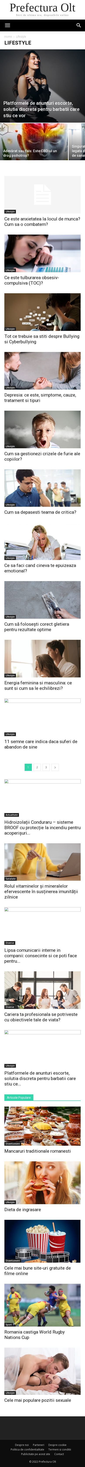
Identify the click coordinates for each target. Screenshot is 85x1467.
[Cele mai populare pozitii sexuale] (42, 1371)
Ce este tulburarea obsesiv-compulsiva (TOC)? (31, 280)
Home (8, 36)
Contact (59, 1454)
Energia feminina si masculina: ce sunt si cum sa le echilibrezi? (38, 685)
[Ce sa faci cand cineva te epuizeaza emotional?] (42, 541)
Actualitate (12, 814)
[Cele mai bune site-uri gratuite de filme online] (42, 1241)
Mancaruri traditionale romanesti (37, 1151)
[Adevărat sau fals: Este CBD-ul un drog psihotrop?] (34, 148)
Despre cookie (57, 1445)
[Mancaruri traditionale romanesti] (42, 1126)
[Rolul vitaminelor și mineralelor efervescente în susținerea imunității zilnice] (42, 862)
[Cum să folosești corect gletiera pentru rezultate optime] (42, 600)
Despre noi (22, 1445)
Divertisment (13, 1143)
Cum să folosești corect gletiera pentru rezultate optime (36, 627)
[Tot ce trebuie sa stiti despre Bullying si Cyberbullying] (42, 312)
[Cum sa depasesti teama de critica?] (42, 488)
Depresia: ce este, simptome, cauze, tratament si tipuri (40, 397)
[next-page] (55, 767)
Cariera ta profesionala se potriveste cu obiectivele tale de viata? (41, 1017)
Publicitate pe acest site (35, 1454)
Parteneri (38, 1445)
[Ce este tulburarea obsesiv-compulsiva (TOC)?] (42, 253)
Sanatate (10, 878)
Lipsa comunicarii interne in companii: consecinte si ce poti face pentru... (40, 956)
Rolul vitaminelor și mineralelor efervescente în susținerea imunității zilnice (41, 892)
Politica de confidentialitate (27, 1449)
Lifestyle (10, 211)
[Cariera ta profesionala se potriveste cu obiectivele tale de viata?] (42, 990)
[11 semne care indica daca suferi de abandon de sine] (42, 717)
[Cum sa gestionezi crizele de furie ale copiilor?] (42, 429)
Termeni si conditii (59, 1449)
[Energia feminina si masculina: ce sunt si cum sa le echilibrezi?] (42, 658)
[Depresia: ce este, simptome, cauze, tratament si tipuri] (42, 371)
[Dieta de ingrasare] (42, 1182)
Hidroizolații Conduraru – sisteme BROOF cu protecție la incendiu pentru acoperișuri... (42, 828)
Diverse (10, 942)
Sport (9, 1324)
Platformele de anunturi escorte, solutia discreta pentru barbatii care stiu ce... (40, 1078)
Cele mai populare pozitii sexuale (37, 1400)
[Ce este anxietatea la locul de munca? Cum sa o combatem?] (42, 194)
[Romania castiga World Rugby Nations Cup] (42, 1305)
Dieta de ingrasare (22, 1209)
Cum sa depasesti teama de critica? (40, 512)
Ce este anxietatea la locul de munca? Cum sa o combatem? (42, 221)
